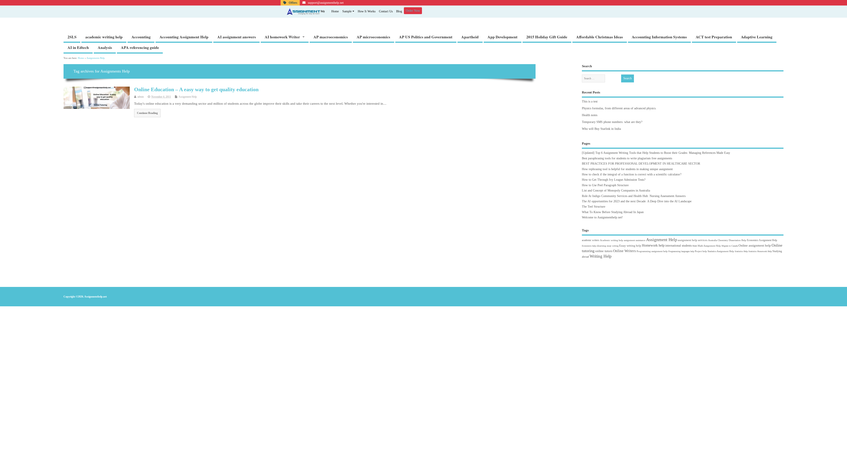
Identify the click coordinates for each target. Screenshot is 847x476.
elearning (601, 245)
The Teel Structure (593, 206)
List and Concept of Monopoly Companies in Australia (616, 190)
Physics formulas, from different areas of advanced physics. (619, 108)
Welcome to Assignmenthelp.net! (602, 217)
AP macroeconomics (330, 37)
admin (140, 96)
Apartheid (470, 37)
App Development (502, 37)
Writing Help (601, 256)
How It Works (366, 11)
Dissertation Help (737, 240)
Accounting (141, 37)
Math (694, 246)
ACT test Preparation (714, 37)
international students (678, 245)
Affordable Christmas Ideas (599, 37)
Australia (712, 240)
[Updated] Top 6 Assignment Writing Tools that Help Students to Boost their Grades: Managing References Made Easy (656, 152)
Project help (701, 251)
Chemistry (723, 240)
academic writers (590, 240)
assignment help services (692, 240)
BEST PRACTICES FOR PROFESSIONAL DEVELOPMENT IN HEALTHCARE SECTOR (641, 163)
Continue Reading (147, 113)
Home (335, 11)
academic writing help (104, 37)
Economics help (589, 246)
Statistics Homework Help (760, 251)
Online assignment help (754, 245)
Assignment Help (187, 96)
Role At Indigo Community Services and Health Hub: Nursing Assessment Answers (634, 196)
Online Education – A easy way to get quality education (196, 89)
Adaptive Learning (756, 37)
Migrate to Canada (729, 246)
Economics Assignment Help (762, 240)
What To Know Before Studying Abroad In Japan (613, 212)
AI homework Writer (282, 37)
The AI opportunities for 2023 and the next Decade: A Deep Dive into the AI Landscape (636, 201)
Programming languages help (681, 251)
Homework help (653, 245)
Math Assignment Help (709, 245)
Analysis (105, 47)
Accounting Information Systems (659, 37)
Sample (347, 11)
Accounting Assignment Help (183, 37)
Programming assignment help (652, 251)
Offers (292, 2)
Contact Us (386, 11)
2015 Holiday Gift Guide (546, 37)
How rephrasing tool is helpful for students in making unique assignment (627, 169)
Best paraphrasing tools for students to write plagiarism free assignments (627, 158)
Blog (399, 11)
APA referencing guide (140, 47)
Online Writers (624, 251)
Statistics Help (741, 251)
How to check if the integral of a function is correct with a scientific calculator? (631, 174)
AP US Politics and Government (425, 37)
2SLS (72, 37)
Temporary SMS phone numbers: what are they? (612, 122)
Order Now (413, 10)
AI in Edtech (78, 47)
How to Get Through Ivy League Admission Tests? (613, 179)
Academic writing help (611, 240)
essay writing (612, 246)
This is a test (590, 101)
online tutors (603, 251)
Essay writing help (630, 245)
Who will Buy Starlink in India (601, 128)
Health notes (589, 115)
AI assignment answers (236, 37)
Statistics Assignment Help (721, 251)
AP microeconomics (373, 37)
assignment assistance (634, 240)
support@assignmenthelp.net (325, 2)
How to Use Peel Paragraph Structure (605, 185)
